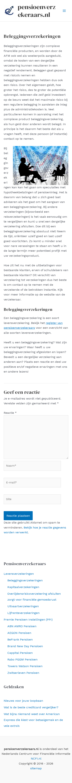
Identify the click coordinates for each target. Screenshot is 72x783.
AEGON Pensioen (19, 633)
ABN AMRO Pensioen (21, 626)
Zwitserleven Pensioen (23, 673)
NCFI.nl (36, 758)
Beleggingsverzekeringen (25, 580)
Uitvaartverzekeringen (23, 606)
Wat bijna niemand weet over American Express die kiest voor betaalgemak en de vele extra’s (33, 720)
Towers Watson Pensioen (24, 666)
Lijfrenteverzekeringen (23, 613)
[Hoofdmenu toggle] (64, 11)
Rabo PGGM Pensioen (22, 659)
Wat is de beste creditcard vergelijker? (31, 707)
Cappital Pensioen (20, 653)
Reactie (10, 413)
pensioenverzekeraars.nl (37, 10)
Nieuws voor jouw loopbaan (23, 700)
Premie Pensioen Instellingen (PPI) (28, 619)
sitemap (36, 768)
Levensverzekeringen (19, 573)
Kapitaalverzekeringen (23, 587)
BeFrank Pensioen (20, 639)
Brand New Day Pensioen (25, 646)
